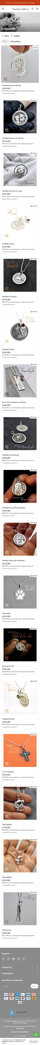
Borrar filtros (15, 41)
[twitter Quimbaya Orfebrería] (23, 958)
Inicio (3, 24)
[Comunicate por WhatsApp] (36, 1034)
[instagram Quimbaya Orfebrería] (3, 958)
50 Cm (5, 41)
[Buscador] (33, 9)
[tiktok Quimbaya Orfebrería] (18, 958)
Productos (9, 24)
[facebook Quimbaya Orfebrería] (8, 958)
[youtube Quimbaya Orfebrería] (13, 958)
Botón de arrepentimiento (20, 1031)
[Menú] (3, 9)
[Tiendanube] (20, 1036)
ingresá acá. (20, 1028)
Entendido (33, 1041)
